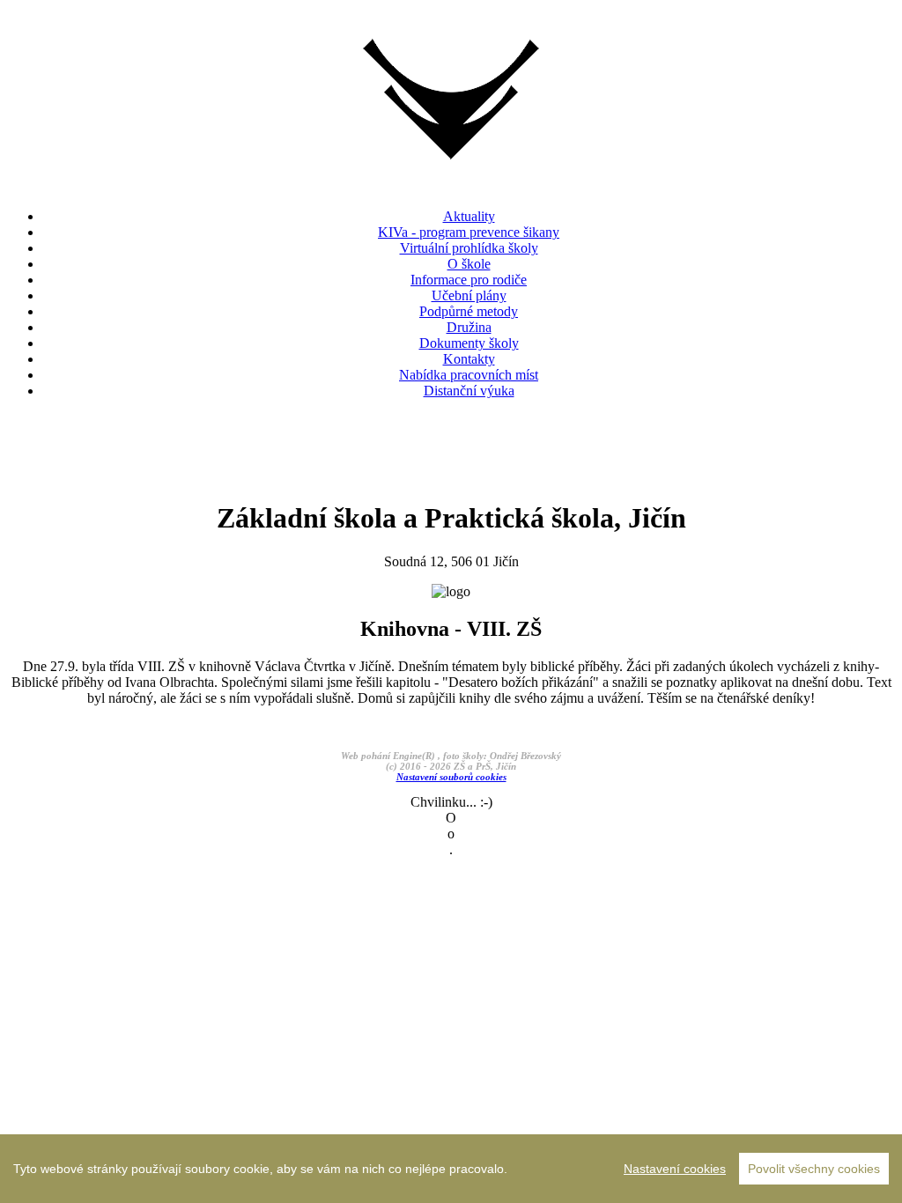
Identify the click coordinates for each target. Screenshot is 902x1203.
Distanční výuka (469, 390)
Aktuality (469, 216)
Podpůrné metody (468, 311)
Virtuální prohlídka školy (469, 247)
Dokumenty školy (469, 343)
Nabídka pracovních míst (468, 374)
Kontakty (469, 358)
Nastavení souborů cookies (451, 776)
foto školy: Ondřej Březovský (502, 755)
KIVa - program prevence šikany (468, 232)
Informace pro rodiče (468, 279)
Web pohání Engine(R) (389, 755)
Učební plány (469, 295)
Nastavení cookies (675, 1169)
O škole (469, 263)
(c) (391, 766)
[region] (451, 1168)
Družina (469, 327)
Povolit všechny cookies (814, 1169)
